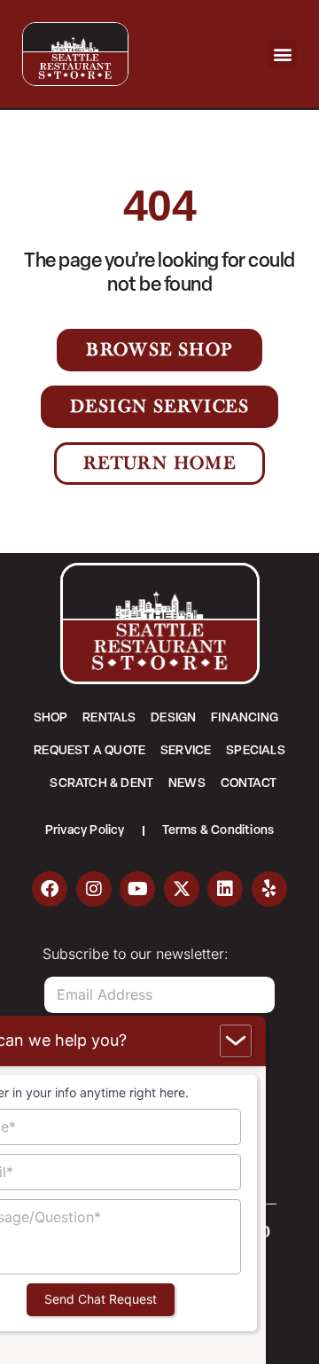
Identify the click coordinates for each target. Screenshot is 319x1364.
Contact (248, 784)
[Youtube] (137, 889)
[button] (283, 54)
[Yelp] (269, 889)
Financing (244, 718)
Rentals (109, 718)
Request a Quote (89, 751)
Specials (255, 751)
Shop (51, 718)
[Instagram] (94, 889)
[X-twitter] (181, 889)
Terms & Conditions (218, 831)
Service (185, 751)
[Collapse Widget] (236, 1041)
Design (173, 718)
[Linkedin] (225, 889)
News (187, 784)
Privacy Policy (85, 831)
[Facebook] (49, 889)
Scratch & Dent (101, 784)
